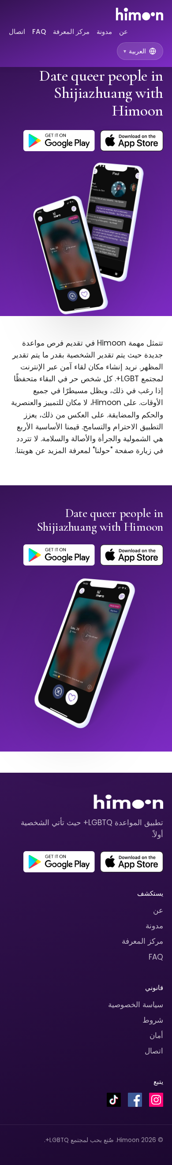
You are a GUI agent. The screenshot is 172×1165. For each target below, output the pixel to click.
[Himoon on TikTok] (114, 1100)
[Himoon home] (139, 14)
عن (123, 31)
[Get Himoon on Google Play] (59, 140)
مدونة (104, 31)
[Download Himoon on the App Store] (131, 140)
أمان (156, 1035)
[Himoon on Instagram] (156, 1100)
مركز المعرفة (71, 31)
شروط (152, 1020)
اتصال (17, 31)
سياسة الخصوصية (135, 1004)
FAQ (39, 31)
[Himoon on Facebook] (135, 1100)
